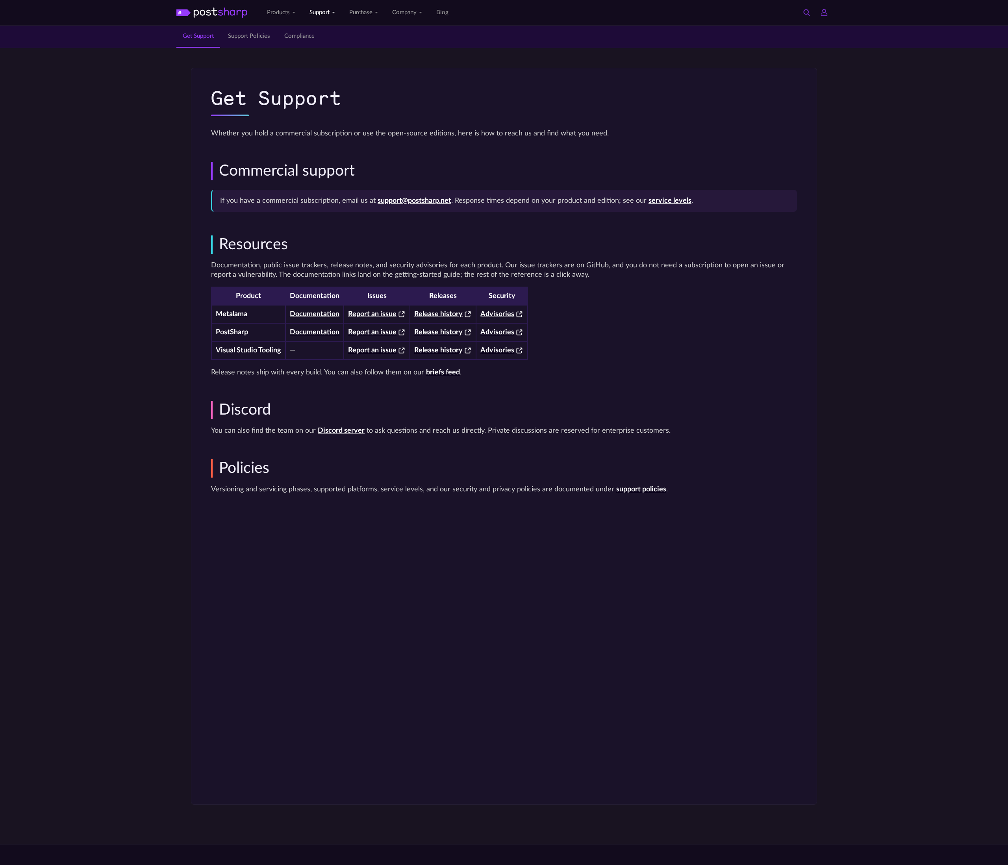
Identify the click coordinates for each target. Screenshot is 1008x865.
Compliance (299, 36)
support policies (641, 489)
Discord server (341, 430)
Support (319, 12)
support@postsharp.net (414, 200)
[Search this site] (807, 12)
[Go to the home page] (211, 12)
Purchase (360, 12)
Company (404, 12)
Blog (442, 12)
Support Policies (249, 36)
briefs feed (443, 372)
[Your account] (824, 12)
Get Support (198, 36)
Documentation (314, 314)
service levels (670, 200)
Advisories (497, 314)
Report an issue (372, 314)
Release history (438, 314)
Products (278, 12)
